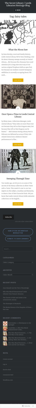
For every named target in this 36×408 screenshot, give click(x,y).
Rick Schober (12, 323)
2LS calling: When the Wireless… (19, 339)
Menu (19, 10)
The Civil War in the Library (19, 334)
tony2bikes (11, 328)
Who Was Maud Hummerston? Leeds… (18, 329)
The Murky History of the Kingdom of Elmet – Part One (17, 308)
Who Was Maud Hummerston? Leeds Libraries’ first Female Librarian (15, 293)
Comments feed (8, 375)
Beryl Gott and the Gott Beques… (20, 344)
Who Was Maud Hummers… (17, 333)
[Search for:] (18, 249)
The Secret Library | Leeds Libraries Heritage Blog (18, 4)
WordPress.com (8, 380)
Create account (8, 359)
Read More (18, 80)
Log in (5, 364)
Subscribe (8, 217)
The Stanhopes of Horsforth (12, 303)
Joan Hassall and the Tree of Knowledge (16, 288)
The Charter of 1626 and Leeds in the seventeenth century (14, 299)
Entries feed (7, 369)
